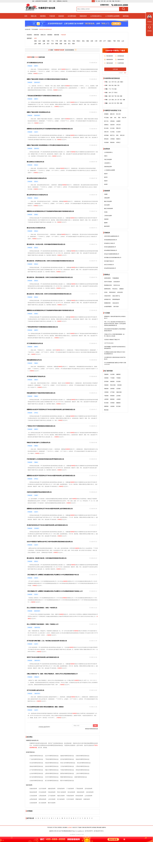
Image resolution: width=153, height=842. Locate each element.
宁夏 (114, 41)
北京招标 (112, 374)
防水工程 (118, 114)
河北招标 (118, 381)
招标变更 (56, 34)
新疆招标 (106, 406)
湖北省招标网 (71, 792)
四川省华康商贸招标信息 (36, 777)
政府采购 (126, 16)
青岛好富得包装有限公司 (110, 268)
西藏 (56, 43)
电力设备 (106, 128)
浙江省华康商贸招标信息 (52, 780)
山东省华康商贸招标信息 (36, 773)
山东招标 (118, 395)
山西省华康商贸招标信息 (52, 773)
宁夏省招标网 (70, 795)
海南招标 (112, 381)
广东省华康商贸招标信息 (36, 759)
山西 (35, 43)
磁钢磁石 (121, 288)
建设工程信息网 (108, 201)
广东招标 (112, 378)
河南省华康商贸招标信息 (52, 763)
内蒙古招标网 (61, 795)
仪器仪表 (112, 124)
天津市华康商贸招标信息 (52, 777)
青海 (118, 41)
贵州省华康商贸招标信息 (67, 759)
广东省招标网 (70, 788)
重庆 (73, 43)
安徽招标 (106, 374)
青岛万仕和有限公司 (109, 264)
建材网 (105, 222)
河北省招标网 (42, 792)
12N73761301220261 (109, 343)
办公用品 (112, 131)
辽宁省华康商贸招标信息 (36, 770)
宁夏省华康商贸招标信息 (67, 770)
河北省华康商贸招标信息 (36, 763)
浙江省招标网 (42, 802)
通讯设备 (106, 139)
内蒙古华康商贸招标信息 (52, 770)
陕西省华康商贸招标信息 (67, 773)
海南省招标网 (33, 792)
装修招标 (106, 219)
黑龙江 (78, 41)
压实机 (105, 292)
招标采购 (36, 34)
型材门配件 (116, 306)
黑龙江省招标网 (61, 792)
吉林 (92, 41)
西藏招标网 (79, 799)
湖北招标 (119, 385)
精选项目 (61, 16)
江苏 (102, 1)
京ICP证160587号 (89, 831)
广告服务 (79, 827)
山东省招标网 (88, 795)
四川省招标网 (61, 799)
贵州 (61, 41)
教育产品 (112, 135)
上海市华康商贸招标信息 (82, 773)
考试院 (105, 212)
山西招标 (106, 399)
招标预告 (43, 16)
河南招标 (106, 385)
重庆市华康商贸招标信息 (67, 780)
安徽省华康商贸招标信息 (36, 755)
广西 (56, 41)
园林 (111, 117)
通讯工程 (122, 135)
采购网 (105, 194)
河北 (116, 1)
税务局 (105, 173)
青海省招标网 (79, 795)
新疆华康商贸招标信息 (80, 777)
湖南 (87, 41)
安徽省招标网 (33, 788)
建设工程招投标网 (108, 208)
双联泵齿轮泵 (112, 292)
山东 (107, 1)
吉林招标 (112, 388)
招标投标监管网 (108, 166)
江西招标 (106, 392)
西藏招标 (118, 402)
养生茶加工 (115, 288)
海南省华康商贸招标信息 (82, 759)
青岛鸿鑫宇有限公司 (109, 261)
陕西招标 (112, 399)
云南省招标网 (33, 802)
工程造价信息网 (108, 215)
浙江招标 (118, 406)
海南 (65, 41)
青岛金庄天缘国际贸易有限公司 (111, 254)
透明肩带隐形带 (116, 299)
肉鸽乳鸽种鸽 (107, 278)
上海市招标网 (51, 799)
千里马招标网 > (35, 29)
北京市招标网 (42, 788)
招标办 (105, 156)
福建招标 (118, 374)
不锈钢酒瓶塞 (115, 278)
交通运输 (112, 121)
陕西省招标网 (42, 799)
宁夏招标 (106, 395)
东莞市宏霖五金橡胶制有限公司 (111, 236)
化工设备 (112, 128)
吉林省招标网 (89, 792)
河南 (73, 41)
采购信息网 (107, 197)
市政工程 (124, 117)
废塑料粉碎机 (107, 288)
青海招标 (112, 395)
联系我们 (60, 827)
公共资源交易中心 (96, 16)
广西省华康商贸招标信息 (52, 759)
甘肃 (48, 41)
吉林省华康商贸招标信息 (52, 766)
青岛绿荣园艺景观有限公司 (110, 250)
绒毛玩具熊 (120, 292)
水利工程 (118, 124)
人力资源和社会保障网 (112, 16)
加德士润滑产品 (116, 296)
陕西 (39, 43)
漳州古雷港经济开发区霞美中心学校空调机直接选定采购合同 (114, 329)
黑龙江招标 (113, 385)
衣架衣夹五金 (116, 285)
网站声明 (89, 827)
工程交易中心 (107, 163)
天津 (52, 43)
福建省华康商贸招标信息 (67, 755)
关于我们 (55, 827)
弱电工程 (118, 128)
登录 (125, 72)
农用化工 (118, 142)
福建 (44, 41)
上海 (44, 43)
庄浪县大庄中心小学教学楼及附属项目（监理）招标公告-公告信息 (114, 335)
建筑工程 (112, 114)
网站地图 (99, 827)
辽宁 (104, 41)
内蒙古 (109, 41)
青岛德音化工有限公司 (109, 243)
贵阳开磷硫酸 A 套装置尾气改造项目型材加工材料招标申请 (115, 347)
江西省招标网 (42, 795)
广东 (96, 1)
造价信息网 (107, 205)
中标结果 (52, 16)
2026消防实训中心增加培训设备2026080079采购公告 (114, 358)
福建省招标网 (51, 788)
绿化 (115, 117)
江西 (100, 41)
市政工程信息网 (108, 159)
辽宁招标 (112, 392)
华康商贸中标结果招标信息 (45, 29)
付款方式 (75, 827)
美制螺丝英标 (107, 303)
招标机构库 (83, 16)
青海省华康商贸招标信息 (82, 770)
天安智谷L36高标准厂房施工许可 (112, 339)
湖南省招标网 (80, 792)
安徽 (113, 1)
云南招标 (112, 406)
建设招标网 (107, 226)
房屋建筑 (106, 114)
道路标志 (106, 124)
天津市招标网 (70, 799)
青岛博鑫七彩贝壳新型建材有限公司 (112, 257)
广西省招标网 (79, 788)
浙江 (105, 1)
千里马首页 (49, 827)
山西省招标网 (33, 799)
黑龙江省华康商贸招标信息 (67, 763)
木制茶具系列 (107, 296)
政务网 (105, 184)
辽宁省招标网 (51, 795)
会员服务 (70, 827)
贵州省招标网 (88, 788)
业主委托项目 (72, 16)
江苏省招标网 (33, 795)
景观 (119, 117)
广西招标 (118, 378)
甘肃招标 (106, 378)
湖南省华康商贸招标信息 (36, 766)
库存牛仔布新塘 (108, 281)
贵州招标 (106, 381)
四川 (48, 43)
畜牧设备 (112, 142)
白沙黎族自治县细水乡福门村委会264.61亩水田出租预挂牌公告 (114, 352)
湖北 (110, 1)
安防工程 (106, 131)
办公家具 (118, 131)
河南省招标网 (51, 792)
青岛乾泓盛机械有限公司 (110, 246)
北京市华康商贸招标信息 (52, 755)
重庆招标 (106, 410)
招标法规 (84, 827)
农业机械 (106, 142)
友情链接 (94, 827)
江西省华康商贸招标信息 (82, 766)
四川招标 (106, 402)
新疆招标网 (86, 799)
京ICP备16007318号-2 (99, 831)
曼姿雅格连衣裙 (108, 285)
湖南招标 (106, 388)
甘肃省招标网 (61, 788)
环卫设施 (106, 117)
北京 (99, 1)
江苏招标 (118, 388)
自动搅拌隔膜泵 (108, 306)
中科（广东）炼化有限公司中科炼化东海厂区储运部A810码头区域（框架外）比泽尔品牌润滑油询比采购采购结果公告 (115, 323)
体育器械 (106, 135)
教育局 (105, 177)
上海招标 (118, 399)
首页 (25, 16)
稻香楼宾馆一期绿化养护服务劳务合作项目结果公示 (114, 317)
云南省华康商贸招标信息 (36, 780)
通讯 (117, 135)
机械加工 (118, 139)
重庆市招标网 (51, 802)
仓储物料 (118, 121)
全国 (35, 38)
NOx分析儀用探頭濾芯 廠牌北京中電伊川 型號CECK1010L (115, 363)
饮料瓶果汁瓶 (107, 299)
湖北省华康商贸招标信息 (84, 763)
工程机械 (112, 139)
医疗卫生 (106, 121)
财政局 (105, 180)
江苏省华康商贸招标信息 (67, 766)
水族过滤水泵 (115, 303)
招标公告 (33, 16)
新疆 (61, 43)
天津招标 (112, 402)
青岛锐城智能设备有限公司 (110, 239)
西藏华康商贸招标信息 (66, 777)
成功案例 (65, 827)
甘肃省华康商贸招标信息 (82, 755)
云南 (65, 43)
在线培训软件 (116, 281)
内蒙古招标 (119, 392)
